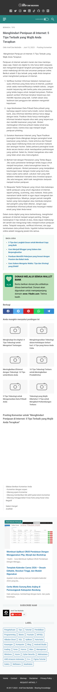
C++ (28, 659)
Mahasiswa (42, 654)
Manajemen (41, 649)
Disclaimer (33, 678)
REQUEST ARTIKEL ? (28, 682)
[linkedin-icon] (29, 11)
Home (5, 678)
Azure (17, 654)
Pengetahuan (9, 630)
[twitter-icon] (15, 11)
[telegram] (49, 311)
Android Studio (40, 644)
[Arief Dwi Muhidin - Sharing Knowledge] (28, 5)
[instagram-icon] (20, 11)
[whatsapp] (39, 311)
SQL (20, 639)
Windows (8, 654)
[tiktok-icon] (34, 11)
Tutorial (28, 630)
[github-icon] (38, 11)
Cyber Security (29, 654)
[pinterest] (28, 311)
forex (15, 649)
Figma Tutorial (39, 659)
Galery (7, 664)
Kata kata (39, 639)
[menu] (6, 19)
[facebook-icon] (11, 11)
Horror (23, 649)
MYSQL (40, 635)
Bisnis (21, 635)
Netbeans (17, 664)
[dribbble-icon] (43, 11)
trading (7, 649)
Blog (29, 644)
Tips (20, 630)
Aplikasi (28, 639)
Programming (10, 635)
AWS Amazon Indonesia (14, 659)
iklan (31, 649)
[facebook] (8, 311)
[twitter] (18, 311)
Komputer (20, 644)
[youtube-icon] (24, 11)
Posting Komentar (44, 47)
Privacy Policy (46, 678)
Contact (14, 678)
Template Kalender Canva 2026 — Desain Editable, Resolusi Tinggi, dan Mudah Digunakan (26, 570)
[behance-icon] (48, 11)
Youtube (30, 635)
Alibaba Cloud (10, 639)
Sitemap (23, 678)
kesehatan (28, 664)
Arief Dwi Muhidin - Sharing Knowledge (34, 688)
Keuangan (8, 644)
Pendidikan (39, 630)
